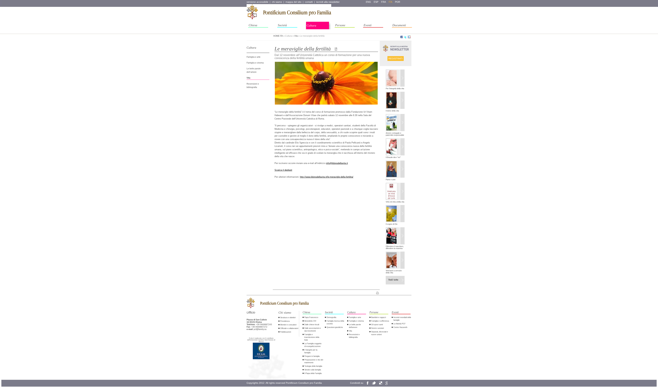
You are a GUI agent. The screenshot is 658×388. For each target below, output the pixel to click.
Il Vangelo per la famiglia (310, 351)
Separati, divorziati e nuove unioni (379, 333)
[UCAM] (261, 359)
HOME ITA (278, 36)
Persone (340, 25)
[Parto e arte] (395, 169)
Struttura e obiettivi (288, 317)
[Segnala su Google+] (409, 37)
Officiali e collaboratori (289, 328)
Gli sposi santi (377, 324)
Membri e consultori (288, 325)
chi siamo (277, 2)
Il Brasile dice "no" (393, 157)
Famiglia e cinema (255, 63)
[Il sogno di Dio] (395, 214)
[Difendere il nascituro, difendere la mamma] (395, 236)
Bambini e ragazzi (378, 317)
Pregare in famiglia (312, 356)
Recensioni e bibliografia (354, 335)
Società (282, 25)
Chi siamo (284, 312)
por (397, 2)
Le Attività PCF (399, 324)
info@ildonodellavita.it (337, 163)
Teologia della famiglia (313, 366)
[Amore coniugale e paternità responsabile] (395, 123)
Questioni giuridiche (335, 327)
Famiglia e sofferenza (380, 321)
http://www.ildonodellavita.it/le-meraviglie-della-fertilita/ (326, 177)
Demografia (331, 317)
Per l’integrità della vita (395, 88)
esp (376, 2)
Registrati (395, 58)
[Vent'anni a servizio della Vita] (395, 260)
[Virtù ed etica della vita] (395, 192)
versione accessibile (257, 2)
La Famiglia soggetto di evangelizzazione (312, 344)
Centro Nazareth (400, 327)
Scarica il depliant (283, 170)
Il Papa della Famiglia (313, 373)
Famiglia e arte (253, 57)
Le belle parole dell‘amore (355, 325)
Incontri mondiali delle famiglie (402, 318)
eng (368, 2)
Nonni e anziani (377, 328)
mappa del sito (293, 2)
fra (383, 2)
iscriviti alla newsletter (328, 2)
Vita (296, 36)
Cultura (311, 25)
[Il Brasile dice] (395, 147)
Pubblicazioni (285, 332)
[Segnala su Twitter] (405, 37)
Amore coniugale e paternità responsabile (395, 134)
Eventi (367, 25)
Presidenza (285, 321)
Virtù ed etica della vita (395, 202)
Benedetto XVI (310, 321)
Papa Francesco (311, 317)
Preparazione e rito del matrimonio (313, 361)
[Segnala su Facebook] (401, 37)
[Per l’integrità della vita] (395, 78)
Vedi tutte (393, 279)
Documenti (399, 25)
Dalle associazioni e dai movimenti (312, 329)
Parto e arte (390, 180)
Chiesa (253, 25)
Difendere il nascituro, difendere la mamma (395, 247)
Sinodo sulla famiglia (312, 370)
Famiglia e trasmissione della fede (311, 337)
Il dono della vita (392, 111)
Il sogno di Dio (391, 224)
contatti (309, 2)
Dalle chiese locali (311, 324)
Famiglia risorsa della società (335, 322)
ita (390, 2)
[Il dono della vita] (395, 101)
